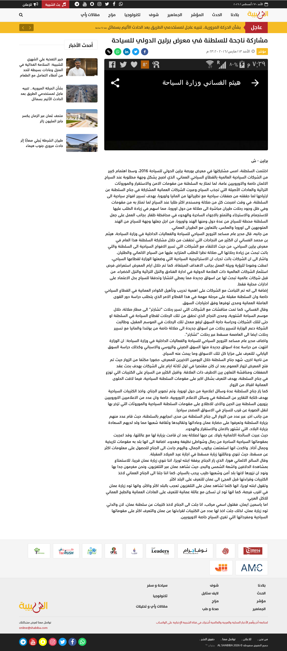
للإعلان (28, 4)
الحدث (217, 14)
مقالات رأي (90, 14)
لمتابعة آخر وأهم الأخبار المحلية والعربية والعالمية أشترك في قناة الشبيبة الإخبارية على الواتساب (212, 622)
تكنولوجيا (132, 14)
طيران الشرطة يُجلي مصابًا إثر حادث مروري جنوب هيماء (42, 143)
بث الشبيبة (53, 4)
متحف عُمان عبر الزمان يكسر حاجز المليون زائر (42, 118)
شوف (154, 14)
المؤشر (197, 14)
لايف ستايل (210, 593)
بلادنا (235, 14)
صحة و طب (210, 609)
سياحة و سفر (157, 585)
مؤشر (262, 51)
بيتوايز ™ (210, 645)
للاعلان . (246, 639)
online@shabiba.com (33, 628)
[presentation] (30, 27)
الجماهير (174, 14)
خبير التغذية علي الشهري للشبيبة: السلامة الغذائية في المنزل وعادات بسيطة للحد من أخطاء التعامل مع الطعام (41, 67)
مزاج (112, 14)
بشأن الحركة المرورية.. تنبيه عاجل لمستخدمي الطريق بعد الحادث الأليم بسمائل (168, 27)
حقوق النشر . (207, 639)
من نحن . (262, 639)
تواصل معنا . (228, 639)
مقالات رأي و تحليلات (151, 606)
